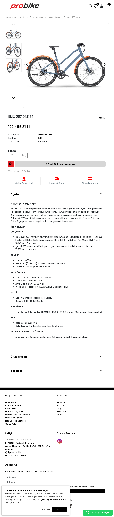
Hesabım (61, 411)
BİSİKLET (24, 17)
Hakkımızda (11, 402)
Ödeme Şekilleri (13, 405)
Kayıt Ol (60, 405)
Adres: (8, 445)
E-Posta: (9, 442)
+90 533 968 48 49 (23, 439)
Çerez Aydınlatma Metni (52, 499)
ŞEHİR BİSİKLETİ (55, 17)
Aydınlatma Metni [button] (87, 486)
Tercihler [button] (46, 509)
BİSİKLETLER (38, 17)
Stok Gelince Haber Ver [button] (62, 164)
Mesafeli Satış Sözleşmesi (17, 414)
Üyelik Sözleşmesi (14, 417)
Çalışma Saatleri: (14, 452)
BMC (40, 138)
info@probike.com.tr (24, 443)
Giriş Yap (61, 408)
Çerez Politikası (12, 424)
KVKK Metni (10, 408)
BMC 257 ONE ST (75, 17)
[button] (6, 6)
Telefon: (9, 439)
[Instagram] (60, 441)
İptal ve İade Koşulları (15, 420)
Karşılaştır (14, 170)
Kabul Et (59, 509)
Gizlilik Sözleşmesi (14, 411)
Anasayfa (11, 17)
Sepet (60, 414)
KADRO (12, 151)
